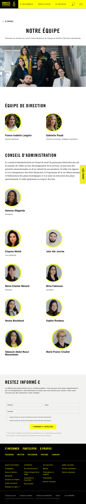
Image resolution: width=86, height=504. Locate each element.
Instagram (32, 454)
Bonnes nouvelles (49, 481)
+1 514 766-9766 (69, 495)
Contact (58, 495)
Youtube (44, 454)
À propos (61, 4)
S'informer (26, 4)
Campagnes (9, 468)
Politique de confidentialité (44, 495)
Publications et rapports (48, 473)
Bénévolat (8, 476)
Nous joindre (28, 484)
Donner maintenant (69, 468)
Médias (45, 468)
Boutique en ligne (11, 487)
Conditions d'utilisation (26, 495)
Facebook (9, 454)
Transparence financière (29, 479)
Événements (47, 478)
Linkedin (56, 454)
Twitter (20, 454)
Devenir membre (11, 472)
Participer (44, 4)
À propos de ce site (10, 495)
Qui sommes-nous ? (31, 468)
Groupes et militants (12, 479)
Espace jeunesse (11, 483)
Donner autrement (68, 472)
